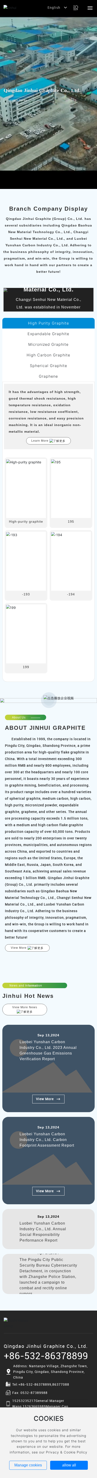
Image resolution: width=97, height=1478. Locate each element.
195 (71, 521)
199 (26, 667)
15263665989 (34, 1406)
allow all (69, 1465)
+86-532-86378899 (46, 1355)
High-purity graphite (26, 521)
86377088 (60, 1384)
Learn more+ (19, 100)
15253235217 (24, 1400)
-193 (26, 594)
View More (45, 1099)
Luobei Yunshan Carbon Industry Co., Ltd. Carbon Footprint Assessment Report (47, 1139)
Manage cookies (28, 1465)
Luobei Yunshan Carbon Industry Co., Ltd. (49, 286)
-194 (71, 594)
